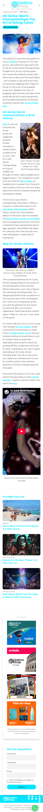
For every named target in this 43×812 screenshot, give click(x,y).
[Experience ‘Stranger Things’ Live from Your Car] (21, 544)
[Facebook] (29, 799)
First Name (11, 754)
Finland (24, 12)
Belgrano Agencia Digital (22, 809)
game (21, 333)
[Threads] (32, 799)
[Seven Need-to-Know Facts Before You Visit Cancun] (21, 510)
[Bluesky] (39, 796)
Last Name (11, 762)
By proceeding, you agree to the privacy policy (20, 781)
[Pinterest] (39, 801)
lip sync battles (23, 327)
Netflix (15, 333)
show (27, 333)
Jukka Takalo (25, 181)
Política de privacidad (22, 807)
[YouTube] (32, 796)
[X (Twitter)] (39, 799)
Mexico (5, 523)
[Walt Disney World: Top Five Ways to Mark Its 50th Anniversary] (21, 578)
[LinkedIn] (36, 799)
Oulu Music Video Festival (15, 209)
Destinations (10, 27)
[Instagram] (29, 796)
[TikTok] (36, 796)
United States (9, 557)
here (14, 383)
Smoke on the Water (29, 219)
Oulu (5, 124)
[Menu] (4, 5)
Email (9, 771)
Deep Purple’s (12, 219)
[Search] (39, 5)
